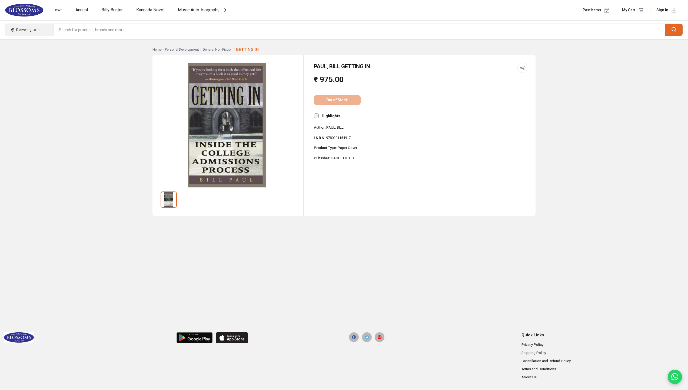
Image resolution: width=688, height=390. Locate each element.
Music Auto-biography (199, 9)
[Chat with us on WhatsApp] (675, 377)
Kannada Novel (150, 9)
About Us (529, 377)
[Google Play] (194, 337)
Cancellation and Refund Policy (546, 361)
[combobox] (360, 30)
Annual (81, 9)
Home (157, 49)
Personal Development (182, 49)
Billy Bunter (112, 9)
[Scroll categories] (225, 10)
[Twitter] (367, 337)
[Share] (522, 68)
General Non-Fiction (217, 49)
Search (674, 30)
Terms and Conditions (538, 369)
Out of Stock (337, 100)
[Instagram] (379, 337)
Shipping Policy (533, 353)
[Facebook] (354, 337)
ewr (58, 9)
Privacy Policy (532, 345)
